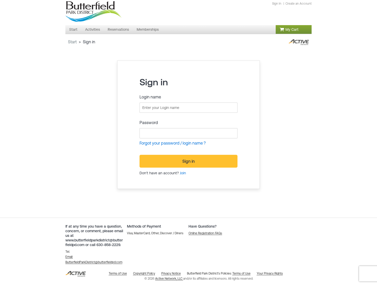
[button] (205, 233)
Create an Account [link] (298, 3)
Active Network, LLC (169, 278)
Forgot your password (160, 143)
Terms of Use (241, 273)
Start (72, 41)
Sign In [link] (276, 3)
